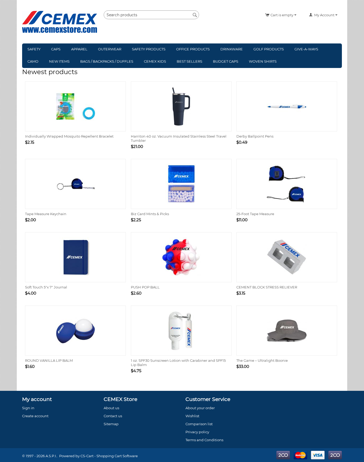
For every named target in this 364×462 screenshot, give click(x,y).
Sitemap (111, 424)
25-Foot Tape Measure (255, 214)
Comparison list (199, 424)
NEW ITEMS (59, 61)
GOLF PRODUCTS (268, 49)
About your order (200, 408)
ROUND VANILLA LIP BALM (49, 360)
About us (111, 408)
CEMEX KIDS (155, 61)
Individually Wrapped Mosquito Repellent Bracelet (69, 136)
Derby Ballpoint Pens (254, 136)
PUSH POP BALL (145, 287)
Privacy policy (197, 432)
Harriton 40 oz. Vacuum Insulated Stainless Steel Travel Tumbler (179, 138)
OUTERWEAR (109, 49)
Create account (35, 416)
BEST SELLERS (189, 61)
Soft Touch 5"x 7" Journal (46, 287)
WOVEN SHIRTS (263, 61)
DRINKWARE (231, 49)
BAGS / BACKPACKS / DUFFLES (106, 61)
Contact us (113, 416)
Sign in (28, 408)
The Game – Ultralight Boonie (262, 360)
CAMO (32, 61)
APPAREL (79, 49)
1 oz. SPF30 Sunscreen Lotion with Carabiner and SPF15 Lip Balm (178, 362)
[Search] (195, 15)
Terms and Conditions (204, 440)
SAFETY (34, 49)
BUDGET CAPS (225, 61)
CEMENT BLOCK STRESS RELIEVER (266, 287)
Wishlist (192, 416)
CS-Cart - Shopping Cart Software (109, 456)
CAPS (55, 49)
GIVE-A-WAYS (306, 49)
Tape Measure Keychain (45, 214)
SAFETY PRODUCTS (148, 49)
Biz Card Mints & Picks (150, 214)
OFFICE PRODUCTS (193, 49)
